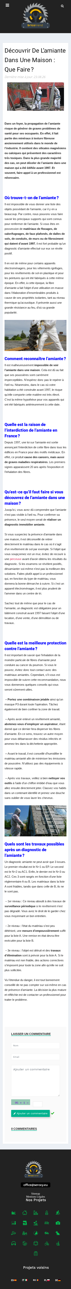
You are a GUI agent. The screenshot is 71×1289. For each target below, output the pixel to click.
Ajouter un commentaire (32, 1113)
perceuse (16, 559)
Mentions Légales (35, 1196)
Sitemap (35, 1193)
